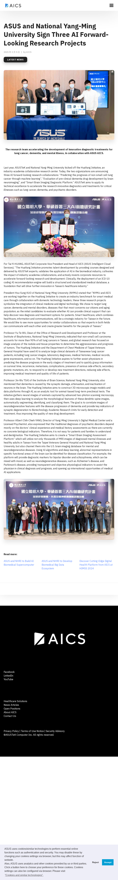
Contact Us (10, 715)
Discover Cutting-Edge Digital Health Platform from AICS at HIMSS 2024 (96, 564)
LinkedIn (8, 675)
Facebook (9, 671)
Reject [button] (95, 862)
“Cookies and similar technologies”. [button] (24, 875)
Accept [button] (108, 862)
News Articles (11, 704)
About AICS (10, 712)
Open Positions (12, 708)
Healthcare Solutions (15, 701)
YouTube (8, 679)
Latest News (15, 59)
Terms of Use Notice (32, 731)
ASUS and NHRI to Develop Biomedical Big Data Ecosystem (57, 564)
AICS (28, 52)
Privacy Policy (11, 731)
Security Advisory (55, 731)
